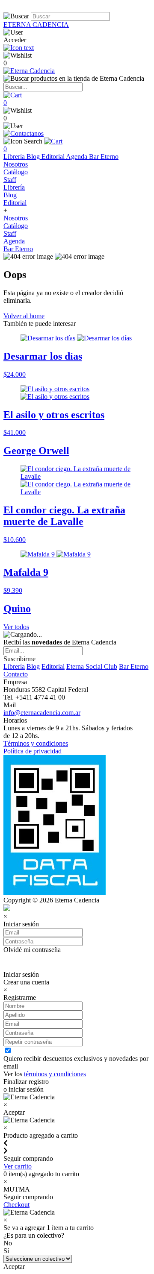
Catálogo (15, 172)
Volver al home (23, 315)
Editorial (53, 156)
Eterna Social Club (91, 666)
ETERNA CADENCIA (36, 24)
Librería (15, 156)
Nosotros (15, 164)
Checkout (16, 1204)
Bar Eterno (103, 156)
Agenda (77, 156)
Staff (9, 179)
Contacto (15, 674)
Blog (34, 156)
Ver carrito (17, 1166)
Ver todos (16, 626)
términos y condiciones (55, 1074)
